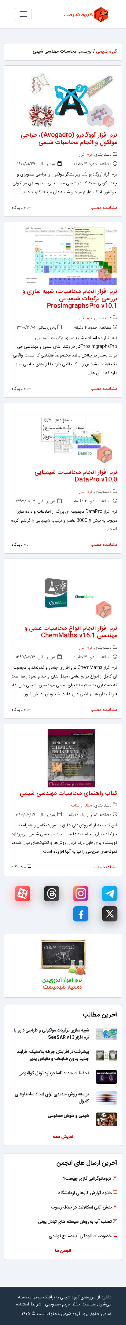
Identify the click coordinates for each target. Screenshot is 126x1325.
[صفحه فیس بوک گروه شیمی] (80, 913)
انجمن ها (63, 1251)
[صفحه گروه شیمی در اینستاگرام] (80, 893)
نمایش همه (63, 1137)
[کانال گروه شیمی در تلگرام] (109, 893)
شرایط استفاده (28, 1304)
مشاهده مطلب (104, 208)
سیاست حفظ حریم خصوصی (70, 1304)
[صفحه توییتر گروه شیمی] (109, 913)
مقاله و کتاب (81, 805)
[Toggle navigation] (23, 14)
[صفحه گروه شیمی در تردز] (51, 893)
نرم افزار (85, 154)
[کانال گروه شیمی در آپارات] (22, 893)
